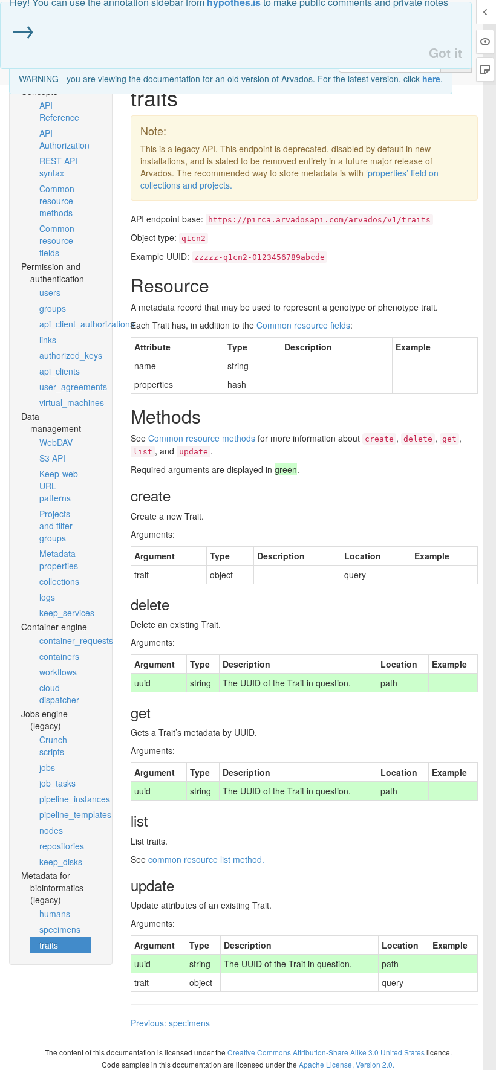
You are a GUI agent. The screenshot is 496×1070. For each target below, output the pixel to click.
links (47, 340)
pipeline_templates (65, 814)
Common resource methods (56, 200)
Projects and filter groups (56, 526)
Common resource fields (56, 240)
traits (48, 945)
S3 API (52, 458)
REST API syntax (58, 167)
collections (59, 581)
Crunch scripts (53, 745)
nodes (51, 830)
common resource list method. (206, 859)
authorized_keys (65, 355)
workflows (58, 672)
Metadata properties (58, 559)
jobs (47, 767)
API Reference (59, 111)
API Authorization (64, 139)
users (49, 292)
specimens (59, 929)
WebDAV (56, 442)
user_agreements (65, 387)
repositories (61, 846)
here (431, 79)
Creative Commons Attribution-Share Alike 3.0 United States (326, 1052)
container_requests (65, 640)
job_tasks (57, 783)
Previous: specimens (170, 1023)
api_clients (59, 371)
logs (47, 597)
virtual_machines (65, 402)
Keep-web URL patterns (58, 486)
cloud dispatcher (59, 694)
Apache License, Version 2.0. (346, 1064)
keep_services (65, 613)
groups (52, 308)
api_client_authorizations (65, 324)
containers (59, 656)
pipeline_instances (65, 799)
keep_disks (60, 862)
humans (54, 913)
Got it (445, 53)
